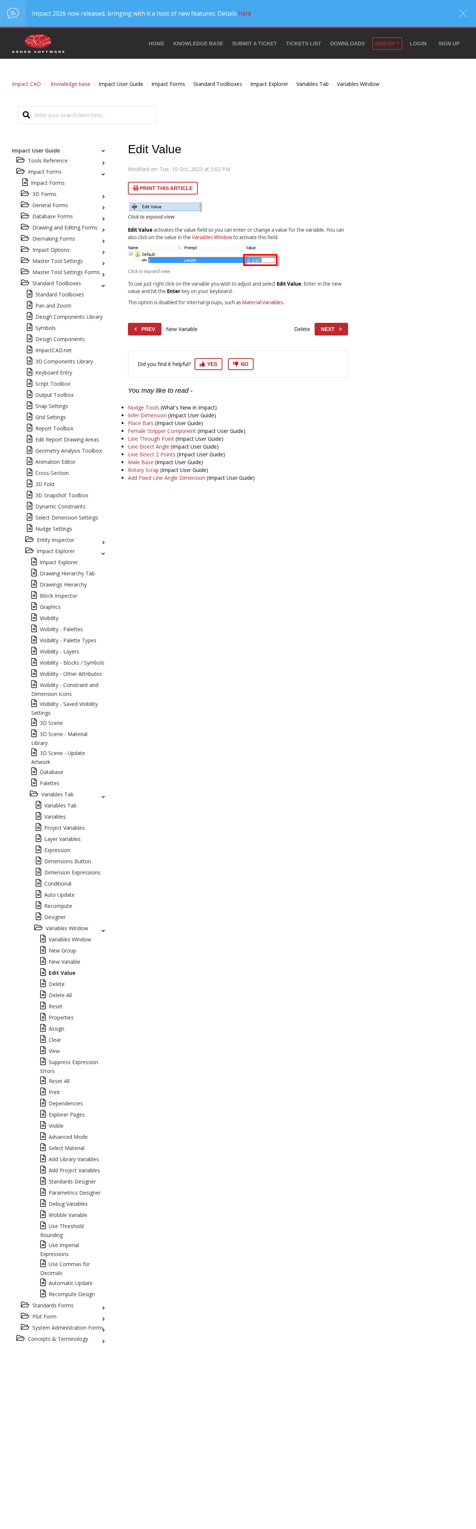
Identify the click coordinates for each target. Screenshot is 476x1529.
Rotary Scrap (143, 469)
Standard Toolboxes (56, 283)
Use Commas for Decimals (65, 1268)
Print (54, 1092)
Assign (56, 1028)
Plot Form (44, 1316)
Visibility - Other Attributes (71, 673)
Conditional (57, 883)
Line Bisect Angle (148, 446)
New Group (62, 950)
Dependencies (66, 1103)
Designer (55, 917)
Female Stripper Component (162, 430)
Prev (148, 329)
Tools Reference (48, 160)
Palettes (50, 783)
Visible (56, 1125)
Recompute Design (72, 1294)
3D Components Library (64, 361)
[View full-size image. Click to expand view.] (165, 207)
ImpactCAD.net (53, 350)
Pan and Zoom (53, 305)
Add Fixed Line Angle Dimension (166, 477)
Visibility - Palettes (61, 629)
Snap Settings (51, 405)
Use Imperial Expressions (59, 1249)
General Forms (50, 205)
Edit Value (62, 972)
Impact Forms (48, 182)
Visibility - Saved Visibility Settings (64, 708)
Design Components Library (69, 316)
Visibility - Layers (59, 651)
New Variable (64, 961)
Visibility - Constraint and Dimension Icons (65, 689)
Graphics (50, 606)
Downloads (347, 43)
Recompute (58, 905)
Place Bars (141, 423)
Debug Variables (68, 1203)
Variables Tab (57, 794)
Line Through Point (151, 438)
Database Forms (52, 216)
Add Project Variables (74, 1170)
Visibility (49, 617)
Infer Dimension (147, 415)
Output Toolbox (54, 394)
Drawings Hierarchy (63, 584)
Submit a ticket (254, 43)
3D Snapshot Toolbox (61, 495)
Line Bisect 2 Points (152, 454)
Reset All (59, 1081)
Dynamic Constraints (60, 506)
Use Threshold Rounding (62, 1231)
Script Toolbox (52, 383)
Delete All (60, 995)
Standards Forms (53, 1305)
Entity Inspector (55, 539)
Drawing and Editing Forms (64, 227)
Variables (55, 816)
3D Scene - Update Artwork (58, 757)
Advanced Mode (68, 1136)
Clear (55, 1039)
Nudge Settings (53, 528)
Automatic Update (71, 1283)
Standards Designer (72, 1181)
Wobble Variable (68, 1214)
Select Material (66, 1147)
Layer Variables (62, 838)
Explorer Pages (67, 1114)
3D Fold (44, 484)
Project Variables (64, 827)
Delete (57, 983)
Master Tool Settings (57, 260)
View (54, 1050)
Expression (57, 850)
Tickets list (303, 43)
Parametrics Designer (75, 1192)
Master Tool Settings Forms (66, 272)
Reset (55, 1006)
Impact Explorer (56, 551)
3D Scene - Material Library (59, 738)
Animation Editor (55, 461)
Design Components (60, 339)
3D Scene (51, 722)
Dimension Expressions (72, 872)
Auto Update (59, 894)
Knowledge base (198, 43)
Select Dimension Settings (66, 517)
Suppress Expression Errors (69, 1067)
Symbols (45, 327)
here (244, 13)
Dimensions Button (67, 861)
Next (328, 329)
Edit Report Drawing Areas (67, 439)
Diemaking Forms (53, 238)
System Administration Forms (68, 1327)
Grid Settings (50, 417)
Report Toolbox (54, 428)
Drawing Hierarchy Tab (67, 573)
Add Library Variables (74, 1159)
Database (51, 771)
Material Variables (262, 302)
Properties (61, 1017)
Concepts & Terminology (58, 1338)
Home (156, 43)
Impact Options (51, 249)
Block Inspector (58, 595)
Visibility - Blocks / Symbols (72, 662)
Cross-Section (52, 472)
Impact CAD (26, 83)
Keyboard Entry (53, 372)
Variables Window (67, 928)
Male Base (141, 462)
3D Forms (44, 193)
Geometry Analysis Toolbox (68, 450)
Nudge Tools (143, 407)
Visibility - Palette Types (68, 640)
